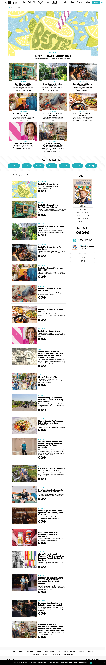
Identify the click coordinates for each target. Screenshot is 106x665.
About (14, 651)
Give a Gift (83, 209)
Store (59, 651)
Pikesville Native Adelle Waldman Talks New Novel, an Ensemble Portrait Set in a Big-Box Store (51, 557)
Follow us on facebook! (77, 232)
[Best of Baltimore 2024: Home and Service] (53, 72)
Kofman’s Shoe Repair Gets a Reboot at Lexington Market (50, 604)
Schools (77, 166)
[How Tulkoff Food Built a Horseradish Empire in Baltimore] (24, 537)
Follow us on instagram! (88, 232)
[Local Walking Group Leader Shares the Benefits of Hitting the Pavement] (24, 402)
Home (72, 2)
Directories (87, 2)
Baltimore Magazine (11, 2)
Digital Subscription (82, 212)
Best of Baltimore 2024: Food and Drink (83, 114)
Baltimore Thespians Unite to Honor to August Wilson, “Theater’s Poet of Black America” (50, 581)
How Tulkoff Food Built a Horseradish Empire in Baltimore (49, 534)
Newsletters (82, 222)
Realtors (64, 166)
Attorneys (14, 166)
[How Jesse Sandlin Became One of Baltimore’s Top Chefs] (24, 494)
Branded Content (56, 654)
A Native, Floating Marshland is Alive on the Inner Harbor (51, 470)
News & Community (42, 265)
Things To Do (40, 2)
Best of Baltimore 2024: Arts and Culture (53, 114)
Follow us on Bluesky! (83, 232)
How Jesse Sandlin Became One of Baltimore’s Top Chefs (51, 491)
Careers (21, 651)
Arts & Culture (41, 286)
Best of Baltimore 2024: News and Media (23, 114)
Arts (34, 2)
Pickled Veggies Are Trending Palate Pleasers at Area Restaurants (50, 423)
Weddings (79, 2)
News (47, 2)
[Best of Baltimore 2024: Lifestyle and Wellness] (23, 72)
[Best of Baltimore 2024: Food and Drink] (83, 102)
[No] (104, 662)
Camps (26, 166)
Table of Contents (83, 219)
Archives (14, 7)
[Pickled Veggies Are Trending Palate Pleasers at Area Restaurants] (24, 425)
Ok (91, 662)
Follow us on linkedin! (85, 232)
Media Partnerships (49, 651)
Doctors (51, 166)
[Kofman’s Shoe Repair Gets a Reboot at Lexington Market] (24, 608)
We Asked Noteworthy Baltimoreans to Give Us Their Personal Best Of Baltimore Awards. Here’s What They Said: (53, 146)
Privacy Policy (36, 654)
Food (29, 2)
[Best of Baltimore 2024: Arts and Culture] (53, 102)
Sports (39, 349)
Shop (24, 2)
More (89, 166)
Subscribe (95, 2)
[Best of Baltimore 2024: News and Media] (23, 102)
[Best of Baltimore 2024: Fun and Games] (83, 72)
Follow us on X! (80, 232)
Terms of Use (90, 651)
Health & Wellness (42, 202)
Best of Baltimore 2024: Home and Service (53, 84)
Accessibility (45, 654)
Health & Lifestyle (65, 2)
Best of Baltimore (54, 2)
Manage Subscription (83, 215)
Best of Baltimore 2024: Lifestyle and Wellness (23, 84)
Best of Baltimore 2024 (53, 56)
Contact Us (81, 651)
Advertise (39, 651)
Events (39, 374)
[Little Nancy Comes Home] (23, 131)
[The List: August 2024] (24, 381)
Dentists (38, 166)
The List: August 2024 (47, 377)
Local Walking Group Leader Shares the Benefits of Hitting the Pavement (50, 400)
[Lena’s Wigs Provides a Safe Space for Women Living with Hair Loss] (24, 515)
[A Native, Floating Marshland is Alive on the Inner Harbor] (24, 473)
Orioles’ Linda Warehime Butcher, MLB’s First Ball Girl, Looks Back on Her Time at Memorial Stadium (50, 354)
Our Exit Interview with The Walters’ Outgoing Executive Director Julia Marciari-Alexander (50, 445)
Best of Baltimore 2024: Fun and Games (82, 84)
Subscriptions (30, 651)
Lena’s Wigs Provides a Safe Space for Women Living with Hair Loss (50, 513)
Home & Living (41, 224)
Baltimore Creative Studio (69, 651)
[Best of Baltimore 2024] (53, 33)
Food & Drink (41, 307)
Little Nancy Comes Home (23, 143)
